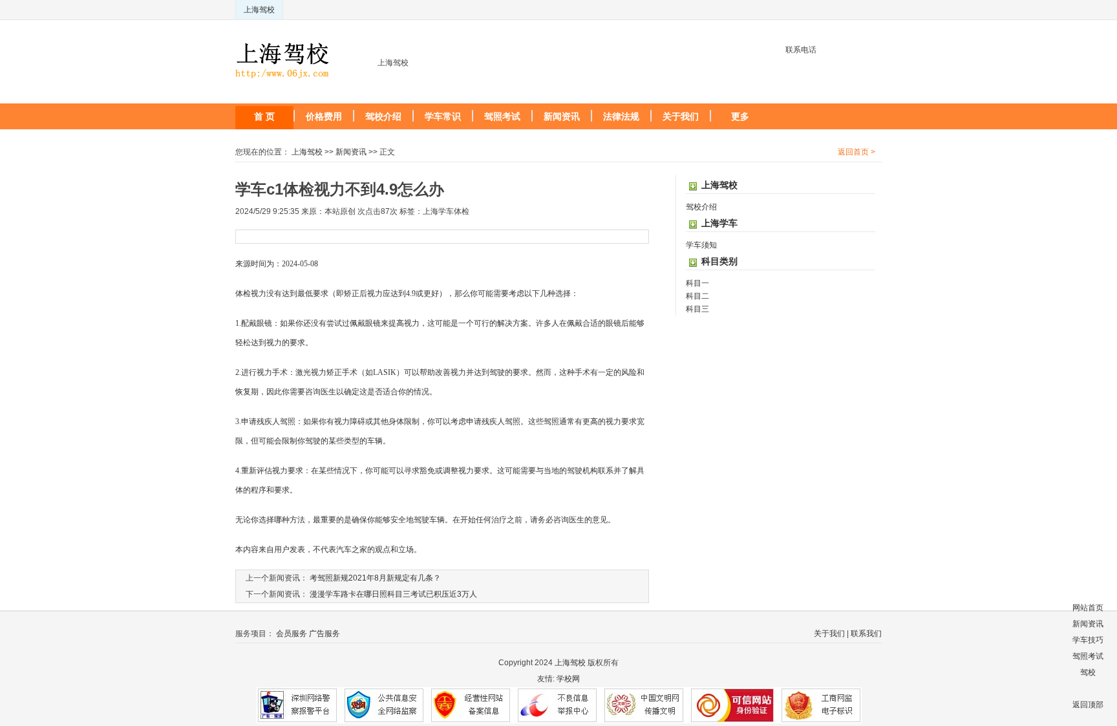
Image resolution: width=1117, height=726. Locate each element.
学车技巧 (1087, 640)
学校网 (568, 678)
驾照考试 (502, 116)
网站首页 (1087, 607)
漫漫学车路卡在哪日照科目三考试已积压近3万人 (393, 594)
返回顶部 (1087, 704)
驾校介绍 (383, 116)
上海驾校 (259, 9)
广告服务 (324, 633)
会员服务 (291, 633)
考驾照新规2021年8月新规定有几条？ (375, 577)
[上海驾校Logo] (282, 49)
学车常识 (443, 116)
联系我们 (866, 633)
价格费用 (324, 116)
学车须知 (701, 245)
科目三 (697, 309)
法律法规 (621, 116)
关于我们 (681, 116)
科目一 (697, 283)
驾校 (1088, 672)
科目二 (697, 296)
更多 (740, 116)
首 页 (264, 116)
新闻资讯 (562, 116)
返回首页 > (856, 151)
